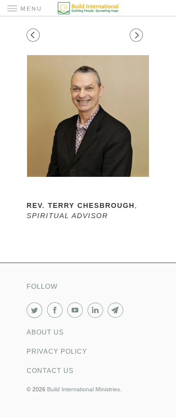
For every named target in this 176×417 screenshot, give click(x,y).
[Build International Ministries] (88, 8)
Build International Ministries (83, 389)
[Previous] (34, 35)
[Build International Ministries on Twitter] (36, 310)
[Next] (137, 35)
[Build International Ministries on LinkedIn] (97, 310)
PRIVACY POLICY (57, 351)
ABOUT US (45, 332)
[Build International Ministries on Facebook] (56, 310)
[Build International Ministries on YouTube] (76, 310)
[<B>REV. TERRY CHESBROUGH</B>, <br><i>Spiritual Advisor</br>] (88, 116)
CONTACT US (50, 370)
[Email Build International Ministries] (117, 310)
